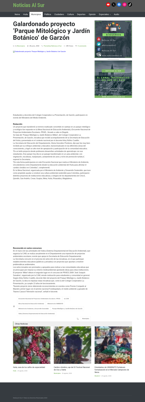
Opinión (92, 14)
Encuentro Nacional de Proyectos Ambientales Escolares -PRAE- (39, 298)
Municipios (36, 14)
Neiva (17, 14)
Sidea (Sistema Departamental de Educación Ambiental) (36, 313)
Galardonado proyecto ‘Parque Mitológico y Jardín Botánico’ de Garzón (51, 30)
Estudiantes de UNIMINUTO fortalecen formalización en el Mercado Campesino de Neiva (112, 369)
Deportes (81, 14)
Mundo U (97, 376)
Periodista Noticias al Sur (53, 46)
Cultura (70, 14)
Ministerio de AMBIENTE (55, 303)
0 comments (82, 46)
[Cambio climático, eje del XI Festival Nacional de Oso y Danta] (72, 345)
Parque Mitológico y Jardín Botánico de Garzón (67, 308)
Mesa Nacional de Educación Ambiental (31, 303)
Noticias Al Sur (29, 5)
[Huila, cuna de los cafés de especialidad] (31, 345)
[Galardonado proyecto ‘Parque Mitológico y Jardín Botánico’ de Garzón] (52, 79)
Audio (116, 14)
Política (47, 14)
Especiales (104, 14)
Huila (25, 14)
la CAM (66, 298)
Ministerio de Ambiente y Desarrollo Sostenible (33, 308)
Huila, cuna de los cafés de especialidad (29, 367)
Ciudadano (59, 14)
